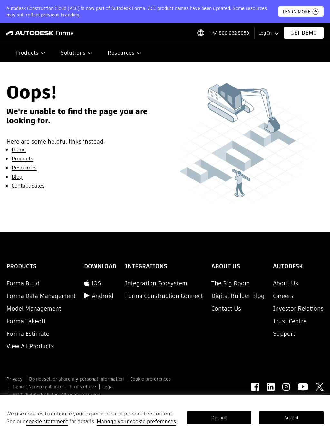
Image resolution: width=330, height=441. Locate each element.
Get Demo (303, 32)
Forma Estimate (27, 334)
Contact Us (226, 308)
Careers (283, 296)
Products (27, 52)
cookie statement (47, 421)
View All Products (30, 346)
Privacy (14, 379)
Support (284, 334)
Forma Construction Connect (164, 296)
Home (19, 149)
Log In (265, 33)
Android (102, 296)
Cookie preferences (150, 379)
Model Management (33, 308)
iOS (96, 283)
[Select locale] (200, 33)
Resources (121, 52)
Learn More (296, 11)
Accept (291, 418)
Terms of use (82, 387)
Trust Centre (289, 321)
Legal (108, 387)
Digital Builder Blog (238, 296)
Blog (17, 176)
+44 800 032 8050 (229, 33)
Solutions (73, 52)
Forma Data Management (41, 296)
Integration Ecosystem (156, 283)
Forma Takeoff (26, 321)
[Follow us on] (255, 387)
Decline (219, 418)
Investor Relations (298, 308)
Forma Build (23, 283)
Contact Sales (28, 186)
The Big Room (230, 283)
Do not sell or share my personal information (76, 379)
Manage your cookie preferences (136, 421)
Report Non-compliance (38, 387)
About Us (285, 283)
